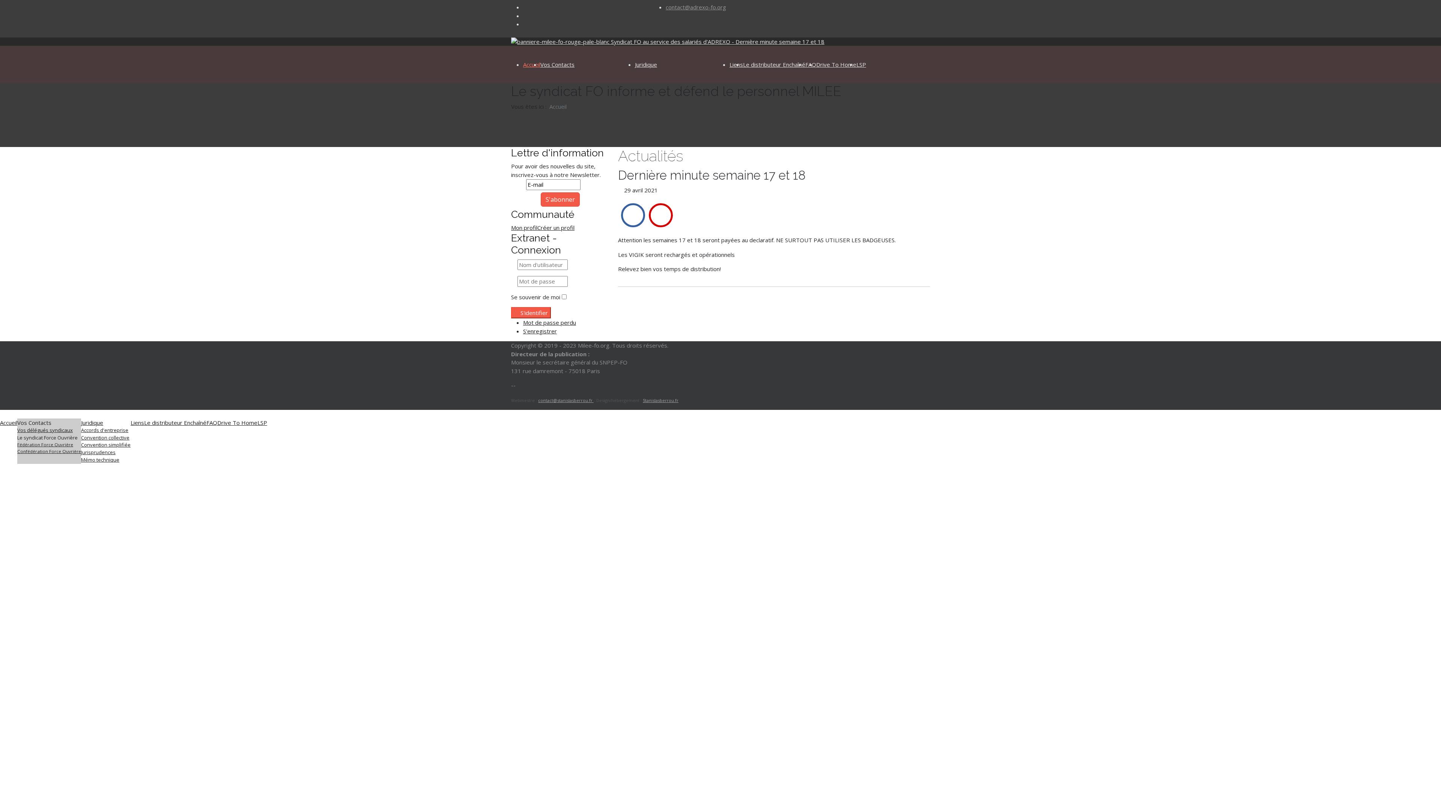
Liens (137, 422)
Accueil (531, 64)
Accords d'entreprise (104, 430)
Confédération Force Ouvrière (49, 451)
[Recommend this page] (661, 215)
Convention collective (105, 437)
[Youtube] (525, 24)
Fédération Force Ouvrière (45, 444)
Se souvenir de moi (535, 297)
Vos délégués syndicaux (45, 430)
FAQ (211, 422)
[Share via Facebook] (633, 215)
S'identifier (534, 312)
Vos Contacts (557, 64)
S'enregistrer (540, 331)
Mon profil (524, 227)
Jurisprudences (98, 452)
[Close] (2, 414)
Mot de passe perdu (549, 322)
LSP (861, 64)
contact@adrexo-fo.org (696, 7)
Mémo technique (100, 459)
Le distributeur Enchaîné (774, 64)
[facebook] (525, 7)
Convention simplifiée (106, 444)
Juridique (646, 64)
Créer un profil (556, 227)
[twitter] (525, 16)
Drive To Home (836, 64)
